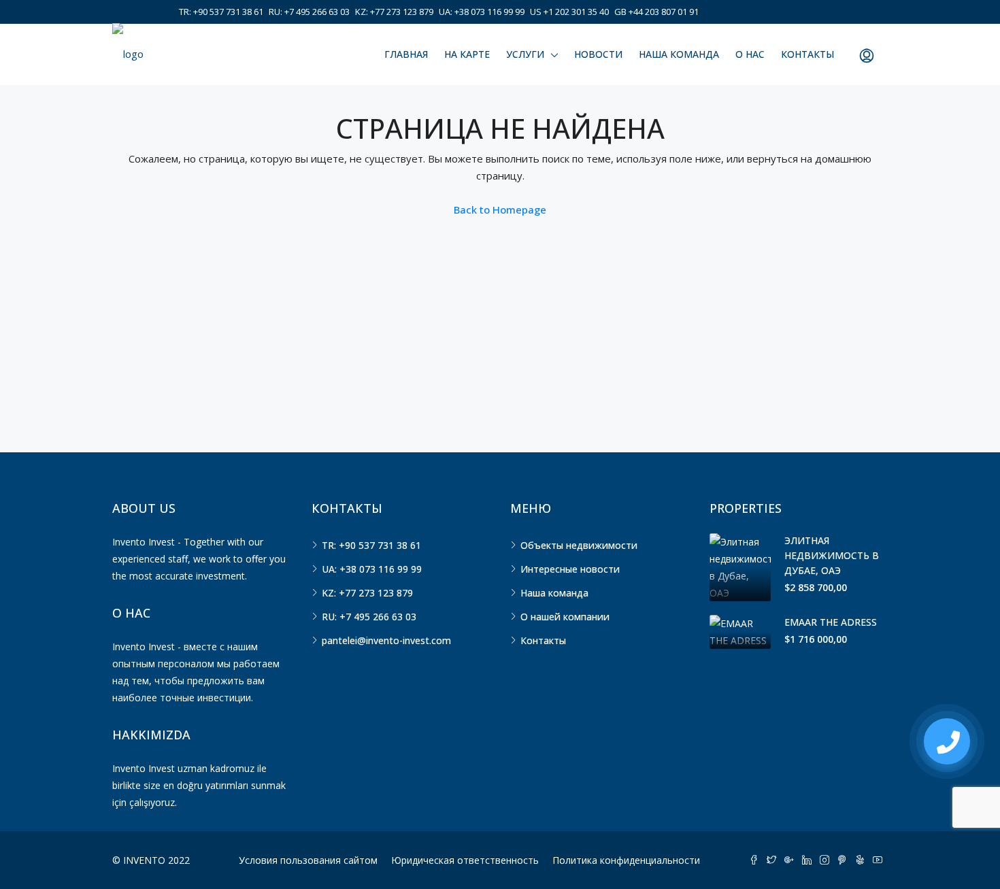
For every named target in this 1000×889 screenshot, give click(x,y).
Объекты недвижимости (578, 545)
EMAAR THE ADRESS (830, 622)
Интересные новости (570, 569)
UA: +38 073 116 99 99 (481, 11)
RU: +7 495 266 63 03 (309, 11)
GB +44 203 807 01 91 (656, 11)
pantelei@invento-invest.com (386, 640)
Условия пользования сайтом (308, 860)
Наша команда (679, 54)
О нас (750, 54)
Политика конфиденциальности (626, 860)
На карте (467, 54)
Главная (406, 54)
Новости (598, 54)
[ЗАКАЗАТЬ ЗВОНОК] (947, 741)
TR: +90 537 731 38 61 (221, 11)
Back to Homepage (500, 209)
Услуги (525, 54)
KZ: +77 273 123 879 (394, 11)
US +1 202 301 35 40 (569, 11)
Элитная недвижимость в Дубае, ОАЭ (831, 555)
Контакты (807, 54)
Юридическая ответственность (465, 860)
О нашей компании (565, 616)
